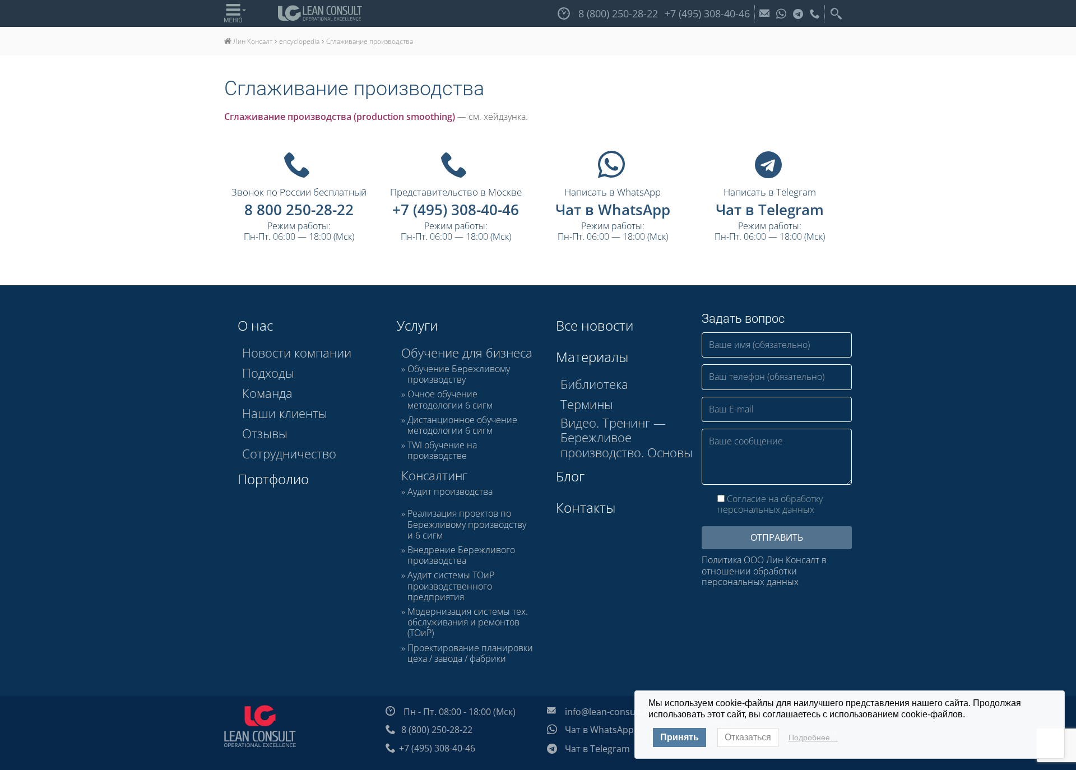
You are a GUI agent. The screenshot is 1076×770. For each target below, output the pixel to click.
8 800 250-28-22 (299, 210)
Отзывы (264, 433)
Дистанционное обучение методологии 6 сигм (462, 425)
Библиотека (594, 383)
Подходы (268, 372)
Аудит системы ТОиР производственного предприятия (450, 586)
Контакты (585, 507)
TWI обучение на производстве (442, 450)
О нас (255, 325)
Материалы (592, 356)
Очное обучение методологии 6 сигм (450, 399)
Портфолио (273, 479)
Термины (586, 404)
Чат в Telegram (770, 210)
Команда (267, 392)
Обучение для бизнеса (466, 352)
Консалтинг (434, 475)
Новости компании (296, 352)
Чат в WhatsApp (612, 210)
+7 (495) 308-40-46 (455, 210)
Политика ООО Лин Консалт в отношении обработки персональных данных (764, 571)
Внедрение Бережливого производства (461, 555)
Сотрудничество (289, 453)
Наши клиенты (284, 413)
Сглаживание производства (354, 88)
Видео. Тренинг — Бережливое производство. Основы (626, 437)
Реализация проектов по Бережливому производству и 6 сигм (466, 524)
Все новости (594, 325)
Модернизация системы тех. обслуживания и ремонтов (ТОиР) (467, 622)
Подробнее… (813, 737)
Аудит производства (450, 492)
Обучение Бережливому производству (458, 374)
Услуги (417, 325)
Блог (570, 476)
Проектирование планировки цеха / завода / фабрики (470, 653)
